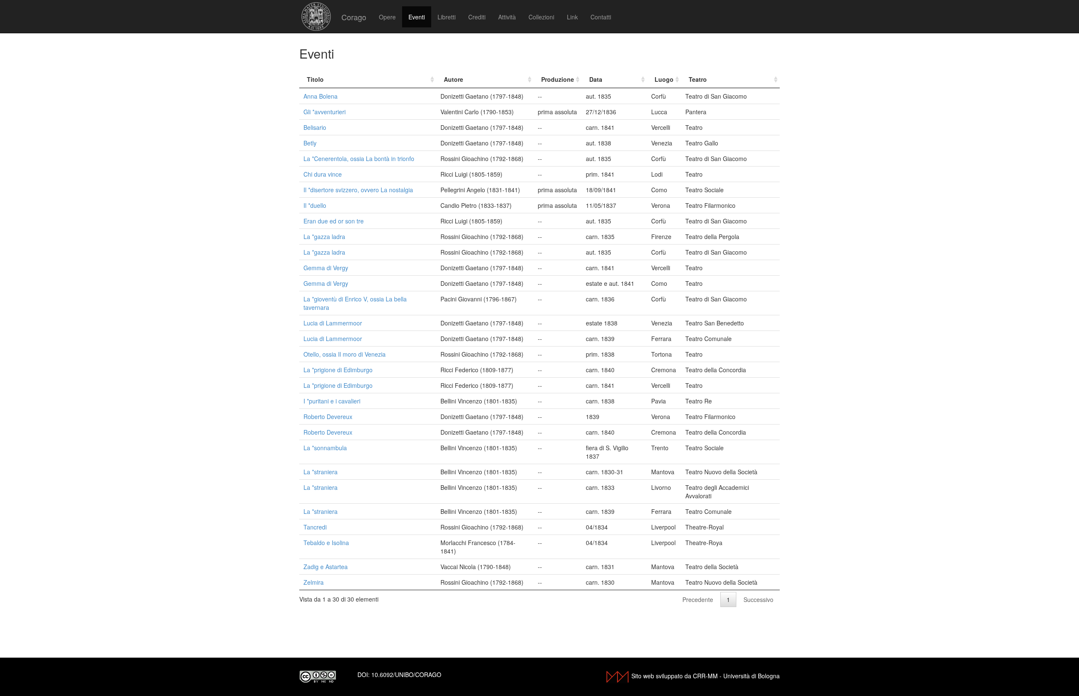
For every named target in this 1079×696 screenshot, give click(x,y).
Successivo (758, 599)
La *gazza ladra (324, 236)
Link (572, 17)
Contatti (600, 17)
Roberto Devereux (327, 416)
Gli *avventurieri (324, 111)
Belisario (314, 127)
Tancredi (315, 527)
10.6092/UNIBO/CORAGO (406, 674)
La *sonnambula (325, 447)
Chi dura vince (322, 174)
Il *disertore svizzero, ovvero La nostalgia (358, 189)
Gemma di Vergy (325, 267)
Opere (387, 17)
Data (595, 79)
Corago (353, 16)
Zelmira (313, 582)
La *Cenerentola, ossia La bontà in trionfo (358, 158)
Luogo (664, 79)
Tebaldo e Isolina (326, 542)
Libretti (447, 17)
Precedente (697, 599)
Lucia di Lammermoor (332, 323)
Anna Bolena (320, 96)
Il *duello (314, 205)
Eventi (416, 17)
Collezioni (541, 17)
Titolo (315, 79)
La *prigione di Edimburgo (338, 369)
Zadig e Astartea (325, 566)
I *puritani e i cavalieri (331, 401)
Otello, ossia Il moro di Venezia (344, 354)
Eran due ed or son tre (333, 221)
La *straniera (320, 472)
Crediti (477, 17)
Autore (453, 79)
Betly (310, 143)
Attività (507, 17)
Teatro (698, 79)
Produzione (557, 79)
